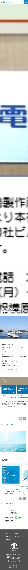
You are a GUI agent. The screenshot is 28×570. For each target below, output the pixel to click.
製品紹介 (17, 536)
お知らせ (8, 539)
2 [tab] (26, 157)
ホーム (7, 533)
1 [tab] (26, 155)
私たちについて (18, 533)
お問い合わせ (9, 536)
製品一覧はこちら (10, 503)
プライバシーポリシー (14, 565)
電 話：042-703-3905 (15, 557)
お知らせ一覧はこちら (10, 424)
